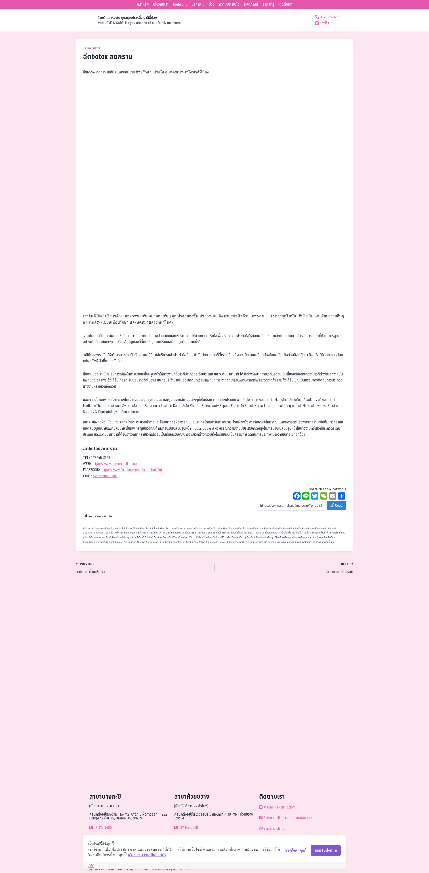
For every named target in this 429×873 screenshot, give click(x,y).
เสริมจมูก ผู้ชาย (289, 537)
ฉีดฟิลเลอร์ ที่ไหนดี (287, 528)
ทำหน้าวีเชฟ (153, 537)
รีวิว (211, 4)
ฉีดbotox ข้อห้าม (112, 528)
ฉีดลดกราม (89, 533)
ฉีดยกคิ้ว (332, 528)
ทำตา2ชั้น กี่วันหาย (319, 533)
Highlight (180, 4)
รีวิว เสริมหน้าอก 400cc (232, 537)
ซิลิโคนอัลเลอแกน (252, 533)
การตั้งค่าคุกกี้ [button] (295, 850)
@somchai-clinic (105, 476)
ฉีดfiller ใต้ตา (244, 528)
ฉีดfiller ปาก (215, 528)
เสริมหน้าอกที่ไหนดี (325, 542)
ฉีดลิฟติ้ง (114, 533)
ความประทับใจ (229, 4)
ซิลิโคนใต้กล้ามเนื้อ (300, 533)
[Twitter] (314, 496)
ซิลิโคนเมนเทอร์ (269, 533)
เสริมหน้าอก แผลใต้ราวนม (276, 542)
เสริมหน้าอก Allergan (134, 542)
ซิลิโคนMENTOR (157, 533)
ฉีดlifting (257, 528)
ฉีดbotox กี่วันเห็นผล (93, 528)
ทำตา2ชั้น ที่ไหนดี (337, 533)
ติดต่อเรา (285, 4)
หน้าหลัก (143, 4)
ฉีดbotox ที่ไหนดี (130, 528)
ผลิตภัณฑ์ (251, 4)
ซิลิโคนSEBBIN (189, 533)
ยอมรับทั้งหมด (326, 850)
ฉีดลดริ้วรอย (101, 533)
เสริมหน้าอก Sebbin (216, 542)
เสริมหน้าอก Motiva (195, 542)
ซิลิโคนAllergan (127, 533)
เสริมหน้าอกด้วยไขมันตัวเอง (302, 542)
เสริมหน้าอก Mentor (174, 542)
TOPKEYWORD (91, 48)
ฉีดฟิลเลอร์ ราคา (305, 528)
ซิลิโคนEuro (142, 533)
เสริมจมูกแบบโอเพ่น (93, 542)
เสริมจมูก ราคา (305, 537)
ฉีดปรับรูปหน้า (270, 528)
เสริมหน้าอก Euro (155, 542)
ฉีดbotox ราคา (167, 528)
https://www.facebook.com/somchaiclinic (132, 470)
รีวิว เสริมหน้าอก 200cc (183, 537)
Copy (338, 505)
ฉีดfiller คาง (201, 528)
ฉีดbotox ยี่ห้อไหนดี (149, 528)
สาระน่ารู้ (269, 4)
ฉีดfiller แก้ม (230, 528)
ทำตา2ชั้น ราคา (90, 537)
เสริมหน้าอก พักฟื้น (235, 542)
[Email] (332, 496)
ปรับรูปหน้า (165, 537)
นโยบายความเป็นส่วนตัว (147, 854)
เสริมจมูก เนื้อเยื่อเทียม (324, 537)
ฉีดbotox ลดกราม (184, 528)
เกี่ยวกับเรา (161, 4)
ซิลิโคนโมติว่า (284, 533)
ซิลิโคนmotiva (173, 533)
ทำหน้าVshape (123, 537)
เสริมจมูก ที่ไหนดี (272, 537)
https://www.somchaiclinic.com (116, 464)
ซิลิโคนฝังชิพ (219, 533)
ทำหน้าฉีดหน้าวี (138, 537)
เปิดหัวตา (259, 537)
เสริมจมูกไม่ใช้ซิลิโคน (113, 542)
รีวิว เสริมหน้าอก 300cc (208, 537)
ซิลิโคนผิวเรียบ (204, 533)
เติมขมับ (248, 537)
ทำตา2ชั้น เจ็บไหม (107, 537)
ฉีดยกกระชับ (320, 528)
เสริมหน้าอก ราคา (254, 542)
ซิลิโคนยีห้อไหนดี (234, 533)
